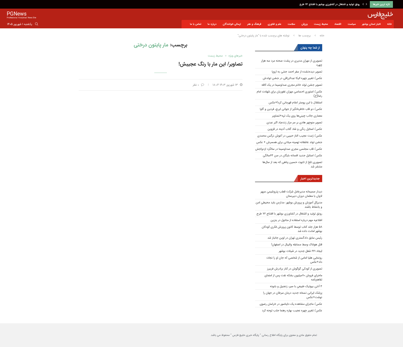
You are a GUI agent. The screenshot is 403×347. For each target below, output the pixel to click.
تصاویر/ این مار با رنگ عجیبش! (210, 64)
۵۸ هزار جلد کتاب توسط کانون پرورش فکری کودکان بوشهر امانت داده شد (292, 229)
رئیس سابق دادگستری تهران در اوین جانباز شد (294, 237)
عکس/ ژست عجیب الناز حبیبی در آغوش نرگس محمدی (289, 135)
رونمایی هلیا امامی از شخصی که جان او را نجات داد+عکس (294, 259)
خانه (389, 24)
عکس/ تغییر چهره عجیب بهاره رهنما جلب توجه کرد (292, 310)
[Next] (366, 4)
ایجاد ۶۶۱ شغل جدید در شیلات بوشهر (300, 251)
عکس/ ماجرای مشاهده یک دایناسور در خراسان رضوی (291, 304)
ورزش (304, 24)
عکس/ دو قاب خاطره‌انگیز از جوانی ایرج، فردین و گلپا (291, 109)
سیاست (352, 24)
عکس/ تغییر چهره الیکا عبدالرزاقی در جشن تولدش (292, 78)
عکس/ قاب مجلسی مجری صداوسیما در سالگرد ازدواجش (288, 149)
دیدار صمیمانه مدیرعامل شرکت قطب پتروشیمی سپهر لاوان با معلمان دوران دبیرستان (291, 193)
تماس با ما (195, 24)
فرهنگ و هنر (254, 24)
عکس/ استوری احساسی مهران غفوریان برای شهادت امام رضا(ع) (289, 93)
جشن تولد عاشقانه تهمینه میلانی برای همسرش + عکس (289, 142)
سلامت (291, 24)
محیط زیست (321, 24)
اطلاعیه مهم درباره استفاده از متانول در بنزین (296, 220)
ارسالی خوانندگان (232, 24)
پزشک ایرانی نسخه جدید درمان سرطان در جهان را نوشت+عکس (292, 295)
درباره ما (212, 24)
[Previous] (363, 4)
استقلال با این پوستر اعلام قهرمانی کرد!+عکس (295, 102)
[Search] (36, 24)
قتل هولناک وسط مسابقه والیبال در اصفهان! (296, 244)
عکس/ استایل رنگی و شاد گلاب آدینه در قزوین (295, 129)
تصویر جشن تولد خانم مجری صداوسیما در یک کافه (292, 85)
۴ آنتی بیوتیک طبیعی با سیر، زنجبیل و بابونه (296, 286)
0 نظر (196, 85)
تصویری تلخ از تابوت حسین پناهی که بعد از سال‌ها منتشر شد (292, 164)
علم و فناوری (274, 24)
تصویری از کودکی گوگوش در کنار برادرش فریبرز (294, 268)
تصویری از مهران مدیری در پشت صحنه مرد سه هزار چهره (291, 62)
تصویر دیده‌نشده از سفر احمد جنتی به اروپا (297, 71)
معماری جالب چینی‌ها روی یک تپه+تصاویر (297, 115)
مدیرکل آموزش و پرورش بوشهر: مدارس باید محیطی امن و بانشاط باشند (289, 204)
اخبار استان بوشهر (371, 24)
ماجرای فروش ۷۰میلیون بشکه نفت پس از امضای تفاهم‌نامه (293, 277)
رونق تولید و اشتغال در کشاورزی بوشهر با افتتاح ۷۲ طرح (330, 4)
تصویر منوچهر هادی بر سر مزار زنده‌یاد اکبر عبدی (294, 122)
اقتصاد (337, 24)
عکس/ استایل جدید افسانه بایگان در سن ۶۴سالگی (292, 155)
